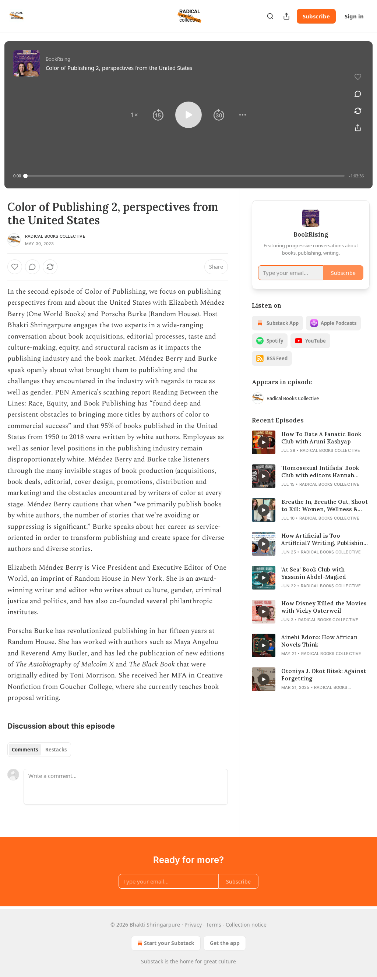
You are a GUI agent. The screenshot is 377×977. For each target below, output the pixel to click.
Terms (213, 924)
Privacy (193, 924)
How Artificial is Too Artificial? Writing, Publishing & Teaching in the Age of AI (324, 539)
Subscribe (316, 16)
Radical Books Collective (55, 236)
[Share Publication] (286, 16)
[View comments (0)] (358, 94)
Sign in (354, 16)
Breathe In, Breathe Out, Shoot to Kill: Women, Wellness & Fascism (324, 505)
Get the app (225, 942)
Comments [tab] (25, 749)
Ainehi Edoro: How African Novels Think (319, 641)
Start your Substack (169, 942)
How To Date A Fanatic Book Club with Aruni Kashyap (321, 438)
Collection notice (246, 924)
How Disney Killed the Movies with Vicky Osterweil (324, 607)
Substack (152, 961)
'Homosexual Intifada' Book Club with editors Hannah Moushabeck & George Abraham (320, 471)
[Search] (270, 16)
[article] (311, 442)
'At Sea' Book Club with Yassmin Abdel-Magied (313, 573)
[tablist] (39, 749)
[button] (134, 114)
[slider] (185, 176)
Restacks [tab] (56, 749)
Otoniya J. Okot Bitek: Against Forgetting (323, 675)
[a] (263, 442)
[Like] (14, 266)
